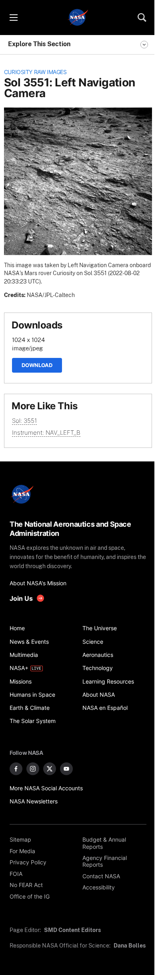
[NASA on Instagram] (32, 768)
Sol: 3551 (24, 420)
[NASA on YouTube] (66, 768)
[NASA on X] (49, 768)
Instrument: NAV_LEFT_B (46, 432)
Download (37, 365)
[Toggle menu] (13, 17)
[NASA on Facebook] (16, 768)
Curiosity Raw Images (35, 72)
